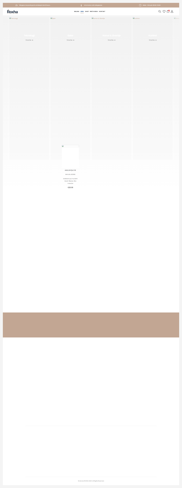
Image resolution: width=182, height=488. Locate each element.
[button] (5, 72)
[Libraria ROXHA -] (12, 11)
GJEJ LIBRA (46, 278)
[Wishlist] (164, 11)
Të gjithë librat (150, 199)
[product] (29, 156)
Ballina (76, 11)
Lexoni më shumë (143, 298)
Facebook (26, 464)
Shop (87, 11)
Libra (82, 11)
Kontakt (102, 11)
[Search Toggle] (159, 11)
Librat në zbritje (34, 329)
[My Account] (172, 11)
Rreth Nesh (94, 11)
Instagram (30, 464)
